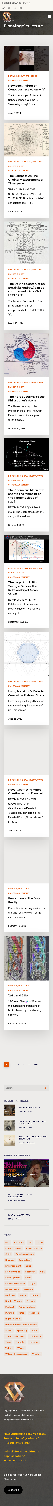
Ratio (21, 1313)
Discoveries (14, 162)
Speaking (22, 1330)
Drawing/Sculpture (18, 76)
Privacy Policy (27, 1420)
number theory (13, 1301)
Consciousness (13, 1248)
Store (34, 76)
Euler (28, 1266)
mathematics (12, 1289)
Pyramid (9, 1313)
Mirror (23, 1295)
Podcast (9, 1307)
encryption (25, 1260)
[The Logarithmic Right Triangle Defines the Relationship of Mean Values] (26, 581)
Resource (34, 1313)
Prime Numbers (27, 1307)
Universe (33, 1342)
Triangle (19, 1342)
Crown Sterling (34, 1248)
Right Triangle (12, 1319)
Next (36, 1064)
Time (8, 1342)
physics (31, 1301)
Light (32, 1283)
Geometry (30, 1272)
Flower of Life (12, 1272)
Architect (19, 1242)
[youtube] (9, 8)
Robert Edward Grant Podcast (21, 1324)
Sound (8, 1330)
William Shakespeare (16, 1354)
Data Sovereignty (25, 1254)
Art (30, 1242)
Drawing (9, 1260)
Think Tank (35, 1336)
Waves (20, 1348)
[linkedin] (15, 8)
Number (35, 1295)
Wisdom (36, 1354)
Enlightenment (13, 1266)
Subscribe (13, 1489)
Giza (42, 1272)
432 (7, 1242)
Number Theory (16, 166)
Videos (9, 1348)
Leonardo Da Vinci (15, 1283)
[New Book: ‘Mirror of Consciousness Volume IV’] (26, 83)
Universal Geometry (19, 80)
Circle (40, 1242)
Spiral (34, 1330)
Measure (28, 1289)
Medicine (10, 1295)
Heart (28, 1277)
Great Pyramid (12, 1277)
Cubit (8, 1254)
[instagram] (21, 8)
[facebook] (3, 8)
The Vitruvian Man (14, 1336)
